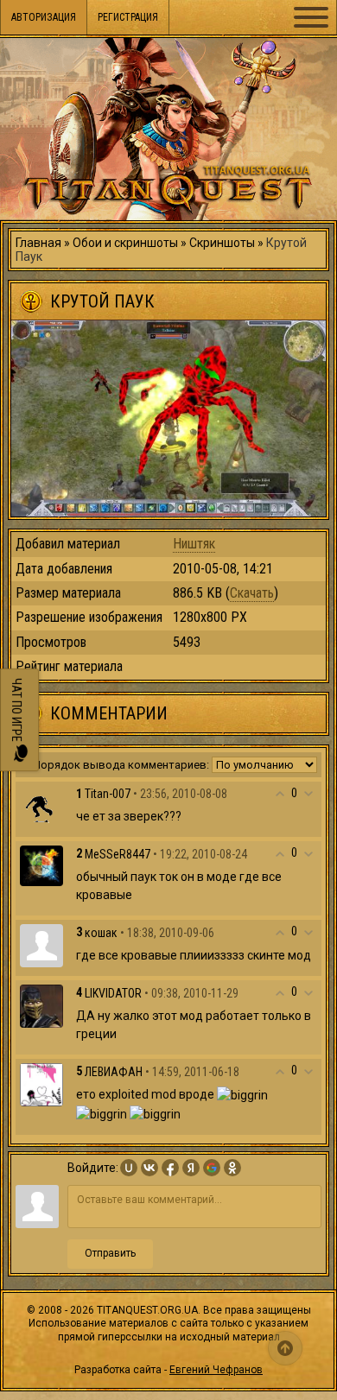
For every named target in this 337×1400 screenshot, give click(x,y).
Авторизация (43, 17)
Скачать (252, 593)
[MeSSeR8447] (41, 864)
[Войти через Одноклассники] (232, 1167)
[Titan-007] (41, 806)
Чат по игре (16, 712)
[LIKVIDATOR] (41, 1005)
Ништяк (194, 543)
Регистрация (128, 17)
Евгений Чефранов (216, 1370)
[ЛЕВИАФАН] (41, 1084)
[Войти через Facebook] (170, 1167)
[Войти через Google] (211, 1167)
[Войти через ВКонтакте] (149, 1167)
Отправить (110, 1253)
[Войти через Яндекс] (191, 1167)
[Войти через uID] (128, 1167)
